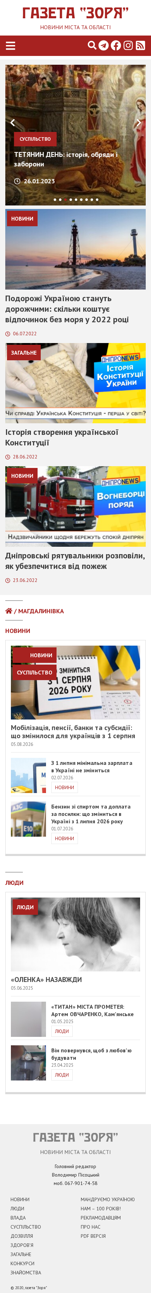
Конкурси (22, 1263)
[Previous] (12, 121)
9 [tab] (97, 201)
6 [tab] (82, 201)
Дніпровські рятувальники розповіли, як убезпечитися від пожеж (74, 560)
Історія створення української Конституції (62, 437)
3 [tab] (66, 201)
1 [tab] (55, 201)
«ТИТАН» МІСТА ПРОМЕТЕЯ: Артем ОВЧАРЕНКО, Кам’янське (92, 1010)
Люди (25, 907)
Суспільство (35, 139)
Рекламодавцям (101, 1218)
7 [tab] (87, 201)
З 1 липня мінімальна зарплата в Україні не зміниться (91, 766)
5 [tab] (76, 201)
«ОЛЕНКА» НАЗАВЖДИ (46, 979)
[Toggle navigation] (11, 45)
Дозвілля (22, 1236)
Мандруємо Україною (108, 1199)
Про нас (90, 1227)
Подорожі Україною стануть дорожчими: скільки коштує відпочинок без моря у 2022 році (67, 309)
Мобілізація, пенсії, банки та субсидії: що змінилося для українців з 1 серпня (73, 731)
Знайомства (26, 1272)
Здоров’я (22, 1245)
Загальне (24, 352)
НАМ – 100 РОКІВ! (101, 1208)
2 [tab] (61, 201)
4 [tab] (71, 201)
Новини (22, 218)
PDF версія (93, 1236)
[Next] (138, 121)
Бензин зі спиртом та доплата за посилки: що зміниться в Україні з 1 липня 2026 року (91, 814)
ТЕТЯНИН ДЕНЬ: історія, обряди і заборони (66, 159)
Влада (18, 1218)
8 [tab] (92, 201)
